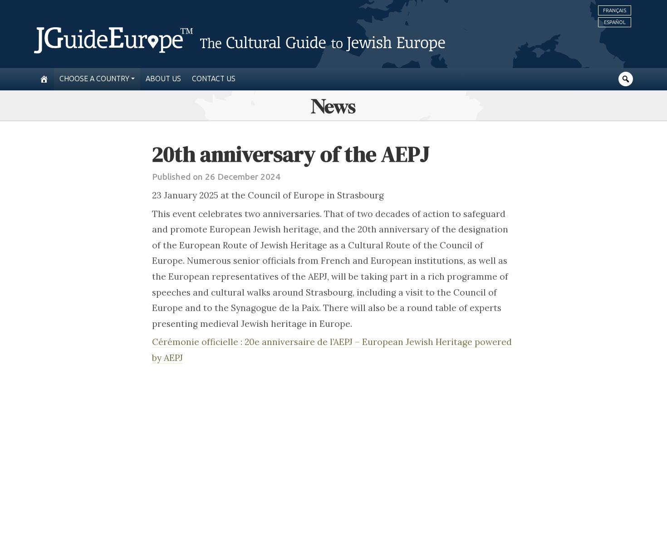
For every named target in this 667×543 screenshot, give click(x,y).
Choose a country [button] (94, 78)
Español (615, 22)
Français (614, 10)
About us (163, 78)
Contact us (213, 78)
